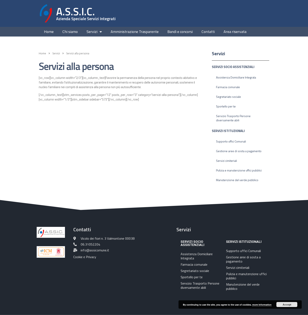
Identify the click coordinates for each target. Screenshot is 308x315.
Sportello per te (226, 106)
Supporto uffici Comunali (231, 141)
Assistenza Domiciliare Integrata (236, 77)
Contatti (208, 31)
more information (262, 304)
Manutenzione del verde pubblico (237, 180)
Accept (287, 304)
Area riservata (235, 31)
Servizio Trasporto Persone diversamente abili (233, 118)
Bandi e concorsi (180, 31)
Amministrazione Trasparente (135, 31)
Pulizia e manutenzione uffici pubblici (239, 170)
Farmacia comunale (228, 87)
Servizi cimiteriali (226, 160)
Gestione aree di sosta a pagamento (238, 151)
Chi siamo (70, 31)
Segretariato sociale (228, 96)
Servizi (92, 31)
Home (49, 31)
